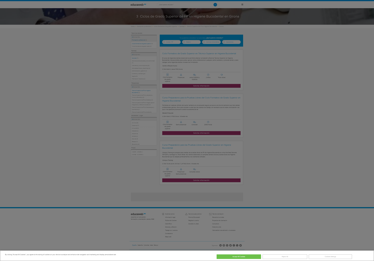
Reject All (285, 257)
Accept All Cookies (238, 257)
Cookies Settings (330, 257)
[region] (187, 255)
